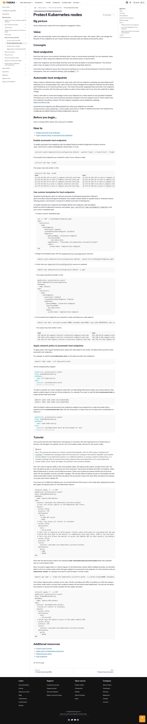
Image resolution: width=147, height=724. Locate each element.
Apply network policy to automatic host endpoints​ (130, 32)
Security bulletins (52, 692)
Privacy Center (62, 715)
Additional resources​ (125, 37)
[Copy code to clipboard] (113, 151)
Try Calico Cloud (66, 2)
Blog (20, 695)
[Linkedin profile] (69, 720)
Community (79, 688)
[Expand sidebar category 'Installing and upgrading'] (25, 10)
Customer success (53, 685)
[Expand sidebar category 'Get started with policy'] (25, 24)
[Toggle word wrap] (109, 151)
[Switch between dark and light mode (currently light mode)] (130, 2)
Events (21, 688)
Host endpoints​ (124, 15)
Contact (105, 702)
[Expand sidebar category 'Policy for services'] (25, 52)
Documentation (24, 685)
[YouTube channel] (75, 720)
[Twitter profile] (72, 720)
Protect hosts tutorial (44, 649)
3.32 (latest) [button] (38, 2)
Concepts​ (122, 13)
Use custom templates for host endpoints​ (129, 28)
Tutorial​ (122, 35)
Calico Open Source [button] (25, 2)
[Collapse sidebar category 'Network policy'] (25, 17)
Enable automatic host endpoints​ (130, 25)
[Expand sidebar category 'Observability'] (25, 68)
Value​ (121, 11)
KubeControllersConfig (42, 102)
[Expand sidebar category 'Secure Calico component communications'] (25, 64)
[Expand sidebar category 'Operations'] (25, 71)
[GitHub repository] (127, 2)
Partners (105, 692)
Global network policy (44, 654)
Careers (105, 699)
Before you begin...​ (124, 20)
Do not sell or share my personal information (77, 715)
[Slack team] (78, 720)
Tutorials (48, 2)
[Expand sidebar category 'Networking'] (25, 14)
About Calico (107, 685)
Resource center (24, 692)
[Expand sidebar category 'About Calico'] (25, 7)
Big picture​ (122, 8)
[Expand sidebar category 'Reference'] (25, 75)
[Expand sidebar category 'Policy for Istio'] (25, 55)
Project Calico (79, 685)
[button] (10, 3)
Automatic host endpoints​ (127, 18)
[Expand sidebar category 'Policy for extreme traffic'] (25, 57)
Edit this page (40, 663)
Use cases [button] (76, 2)
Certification (56, 2)
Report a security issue (54, 695)
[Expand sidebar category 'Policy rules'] (25, 34)
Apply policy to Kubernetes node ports (50, 651)
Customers (106, 688)
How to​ (121, 22)
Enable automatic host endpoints (48, 133)
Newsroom (106, 695)
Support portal (51, 688)
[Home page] (35, 7)
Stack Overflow (80, 695)
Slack (76, 699)
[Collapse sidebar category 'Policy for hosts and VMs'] (25, 37)
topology (38, 455)
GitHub (77, 692)
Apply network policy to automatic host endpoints (54, 135)
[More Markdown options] (113, 15)
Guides (21, 705)
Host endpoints (41, 656)
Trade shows (23, 699)
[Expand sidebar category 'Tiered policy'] (25, 27)
